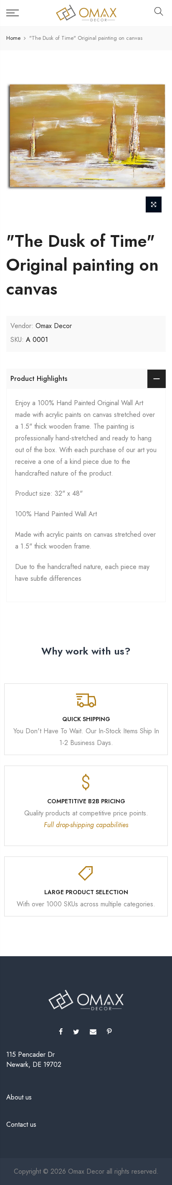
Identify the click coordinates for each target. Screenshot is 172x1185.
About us (19, 1097)
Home (13, 38)
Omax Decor (53, 326)
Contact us (21, 1124)
